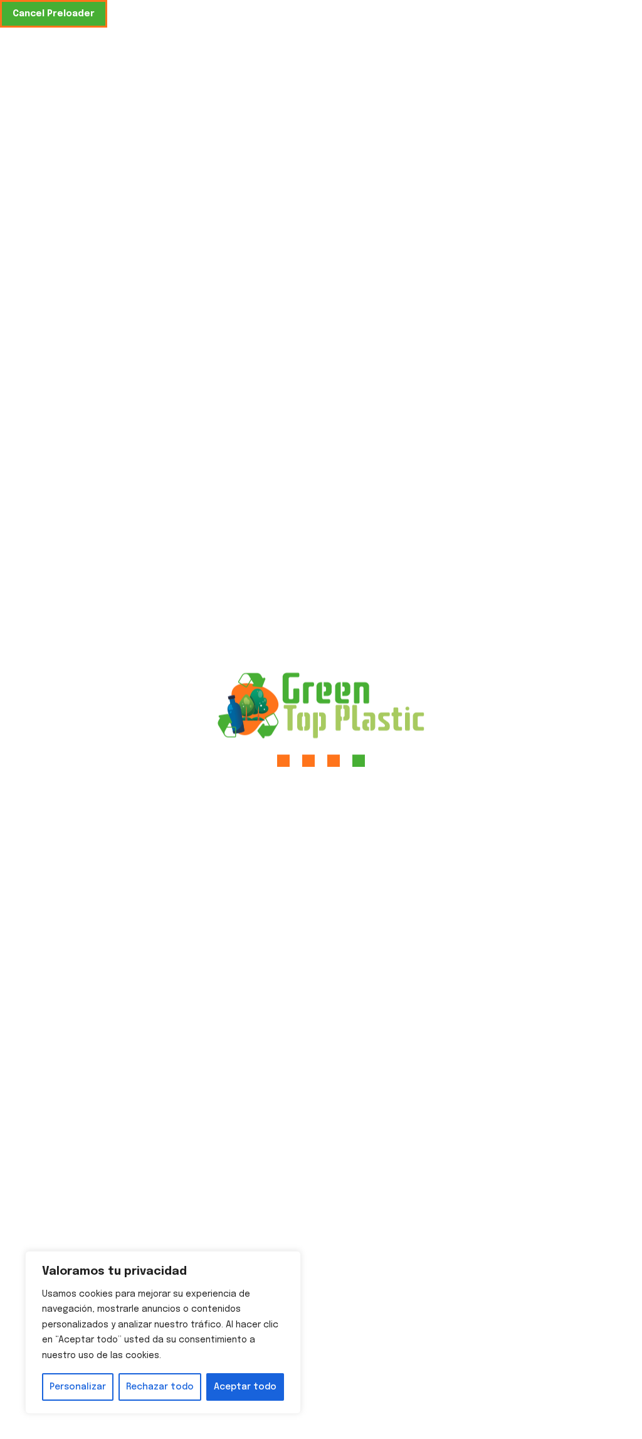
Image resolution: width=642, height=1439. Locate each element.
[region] (163, 1333)
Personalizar (78, 1387)
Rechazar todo (160, 1387)
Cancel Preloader (54, 13)
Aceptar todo (245, 1387)
